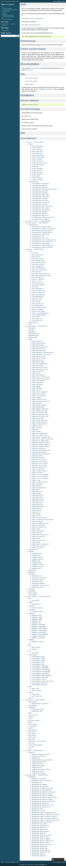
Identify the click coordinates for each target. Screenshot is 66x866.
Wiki (4, 12)
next (54, 1)
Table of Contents (7, 4)
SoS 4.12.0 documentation (8, 1)
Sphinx (62, 68)
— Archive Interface (34, 142)
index (63, 1)
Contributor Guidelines (46, 89)
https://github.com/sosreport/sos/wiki (32, 18)
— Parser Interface (36, 223)
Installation (5, 14)
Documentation (6, 11)
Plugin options (29, 84)
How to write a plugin (31, 78)
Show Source (5, 30)
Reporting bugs (7, 8)
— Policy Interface (34, 249)
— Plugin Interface (36, 326)
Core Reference (7, 19)
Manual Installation (8, 15)
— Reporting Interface (38, 596)
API (3, 18)
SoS (18, 1)
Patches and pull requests (10, 9)
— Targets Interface (36, 775)
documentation (34, 68)
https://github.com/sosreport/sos (31, 25)
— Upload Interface (34, 750)
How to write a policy (31, 81)
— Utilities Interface (35, 700)
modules (58, 1)
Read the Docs (28, 70)
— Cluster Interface (37, 221)
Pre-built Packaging (8, 16)
